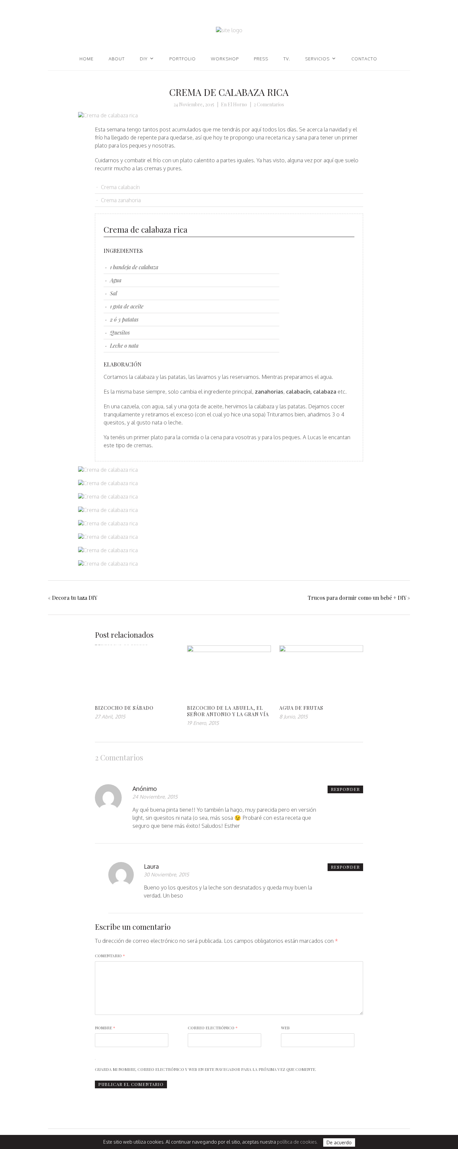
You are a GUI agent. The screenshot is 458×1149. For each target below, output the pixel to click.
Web (285, 1027)
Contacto (364, 58)
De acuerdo (339, 1142)
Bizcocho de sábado (124, 708)
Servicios (317, 58)
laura (151, 866)
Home (86, 58)
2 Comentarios (269, 104)
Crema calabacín (120, 187)
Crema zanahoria (121, 200)
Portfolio (182, 58)
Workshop (225, 58)
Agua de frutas (301, 708)
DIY (144, 58)
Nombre (105, 1027)
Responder (345, 789)
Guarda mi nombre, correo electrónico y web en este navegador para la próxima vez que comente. (205, 1069)
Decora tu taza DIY (74, 597)
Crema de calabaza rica (229, 92)
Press (261, 58)
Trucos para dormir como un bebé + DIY (357, 597)
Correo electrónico (213, 1027)
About (117, 58)
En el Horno (234, 104)
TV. (286, 58)
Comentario (110, 955)
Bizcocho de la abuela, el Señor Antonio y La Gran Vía (228, 711)
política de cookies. (297, 1142)
